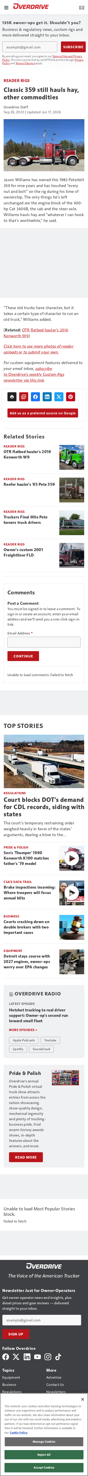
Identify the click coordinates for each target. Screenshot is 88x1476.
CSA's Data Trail (18, 882)
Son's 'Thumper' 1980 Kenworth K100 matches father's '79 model (26, 858)
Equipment (13, 951)
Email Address (20, 633)
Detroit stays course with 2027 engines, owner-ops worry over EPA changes (27, 962)
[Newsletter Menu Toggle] (81, 7)
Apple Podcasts (24, 1040)
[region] (44, 1434)
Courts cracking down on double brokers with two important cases (26, 927)
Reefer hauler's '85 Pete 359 (29, 484)
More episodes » (23, 1030)
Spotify (18, 1049)
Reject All (44, 1454)
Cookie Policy (19, 1432)
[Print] (11, 396)
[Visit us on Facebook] (5, 1356)
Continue (23, 656)
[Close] (83, 1399)
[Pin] (70, 396)
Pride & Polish (16, 847)
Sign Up (15, 1334)
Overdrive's (18, 374)
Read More (26, 1157)
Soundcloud (41, 1049)
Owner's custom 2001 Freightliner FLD (23, 552)
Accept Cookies (44, 1467)
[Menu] (6, 7)
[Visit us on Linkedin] (27, 1356)
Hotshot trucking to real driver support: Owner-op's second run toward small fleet (38, 1015)
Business (11, 916)
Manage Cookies (44, 1441)
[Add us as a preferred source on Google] (23, 396)
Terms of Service (25, 63)
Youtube (50, 1040)
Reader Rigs (17, 80)
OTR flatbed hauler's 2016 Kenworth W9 (27, 454)
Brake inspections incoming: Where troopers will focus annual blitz (30, 893)
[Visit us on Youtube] (37, 1356)
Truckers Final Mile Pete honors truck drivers (25, 520)
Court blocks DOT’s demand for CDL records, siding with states (44, 807)
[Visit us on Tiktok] (58, 1356)
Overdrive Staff (16, 107)
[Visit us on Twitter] (16, 1356)
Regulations (15, 793)
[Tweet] (58, 396)
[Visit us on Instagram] (47, 1356)
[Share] (35, 396)
